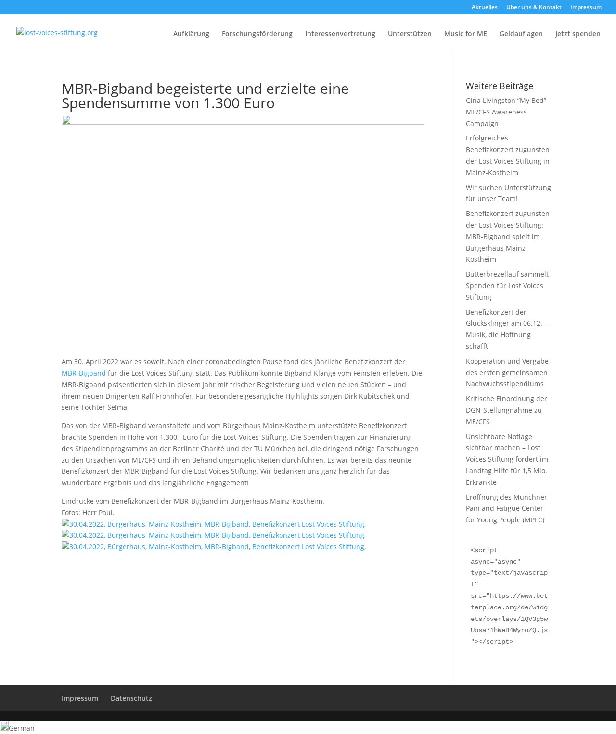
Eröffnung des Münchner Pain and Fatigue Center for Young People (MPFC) (506, 509)
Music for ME (465, 34)
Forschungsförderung (257, 34)
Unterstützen (410, 34)
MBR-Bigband (84, 373)
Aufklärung (191, 34)
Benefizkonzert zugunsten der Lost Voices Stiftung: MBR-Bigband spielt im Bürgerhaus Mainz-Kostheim (508, 236)
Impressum (586, 7)
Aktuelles (485, 7)
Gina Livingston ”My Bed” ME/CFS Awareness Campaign (506, 112)
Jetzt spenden (578, 34)
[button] (308, 727)
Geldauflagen (521, 34)
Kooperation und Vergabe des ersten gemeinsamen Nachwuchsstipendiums (507, 372)
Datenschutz (131, 698)
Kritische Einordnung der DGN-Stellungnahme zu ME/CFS (506, 410)
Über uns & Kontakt (534, 7)
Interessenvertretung (340, 34)
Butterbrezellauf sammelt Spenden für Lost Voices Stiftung (507, 285)
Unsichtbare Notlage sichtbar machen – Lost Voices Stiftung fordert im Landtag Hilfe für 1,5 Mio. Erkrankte (507, 459)
